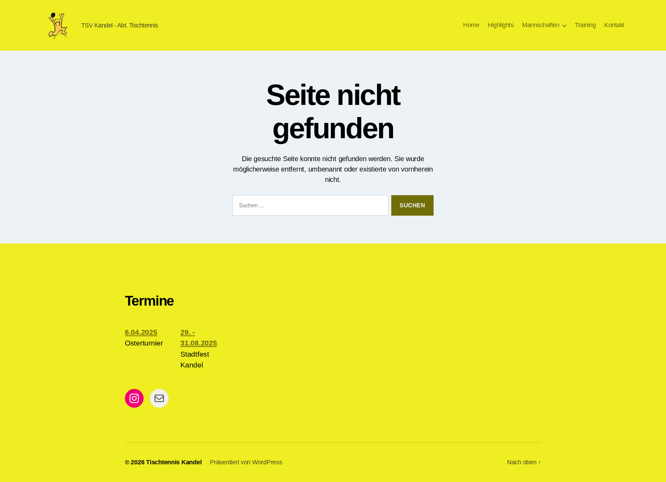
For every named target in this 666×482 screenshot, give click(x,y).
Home (471, 25)
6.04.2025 (141, 332)
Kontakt (614, 25)
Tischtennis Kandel (174, 462)
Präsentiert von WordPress (246, 462)
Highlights (500, 25)
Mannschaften (540, 25)
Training (585, 25)
